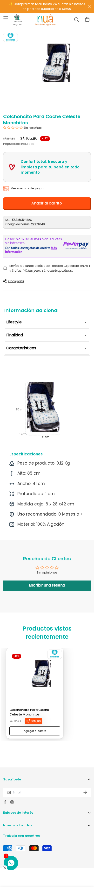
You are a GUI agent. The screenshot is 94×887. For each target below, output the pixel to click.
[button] (13, 127)
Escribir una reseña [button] (47, 585)
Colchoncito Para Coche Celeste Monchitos (29, 712)
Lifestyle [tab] (14, 322)
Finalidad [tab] (14, 335)
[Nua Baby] (41, 20)
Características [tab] (21, 348)
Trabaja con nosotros (21, 835)
